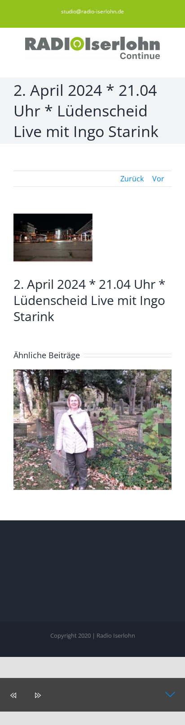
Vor (158, 179)
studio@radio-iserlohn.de (92, 11)
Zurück (132, 179)
